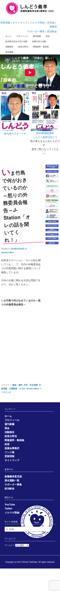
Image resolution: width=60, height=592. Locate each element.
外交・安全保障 (31, 384)
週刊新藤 (37, 36)
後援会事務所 (12, 448)
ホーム (8, 36)
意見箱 (50, 22)
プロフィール (22, 36)
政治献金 (52, 31)
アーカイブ (10, 545)
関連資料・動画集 (41, 46)
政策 (7, 444)
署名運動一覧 (12, 480)
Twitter (8, 508)
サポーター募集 (36, 31)
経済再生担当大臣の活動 (16, 41)
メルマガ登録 (37, 22)
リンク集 (9, 452)
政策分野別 (23, 46)
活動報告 (9, 46)
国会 (48, 36)
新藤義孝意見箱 (13, 476)
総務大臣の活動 (39, 41)
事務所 (53, 26)
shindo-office (7, 252)
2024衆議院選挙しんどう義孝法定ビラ (45, 135)
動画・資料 (17, 384)
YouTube (10, 504)
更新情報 (5, 22)
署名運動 (9, 51)
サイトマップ (20, 22)
